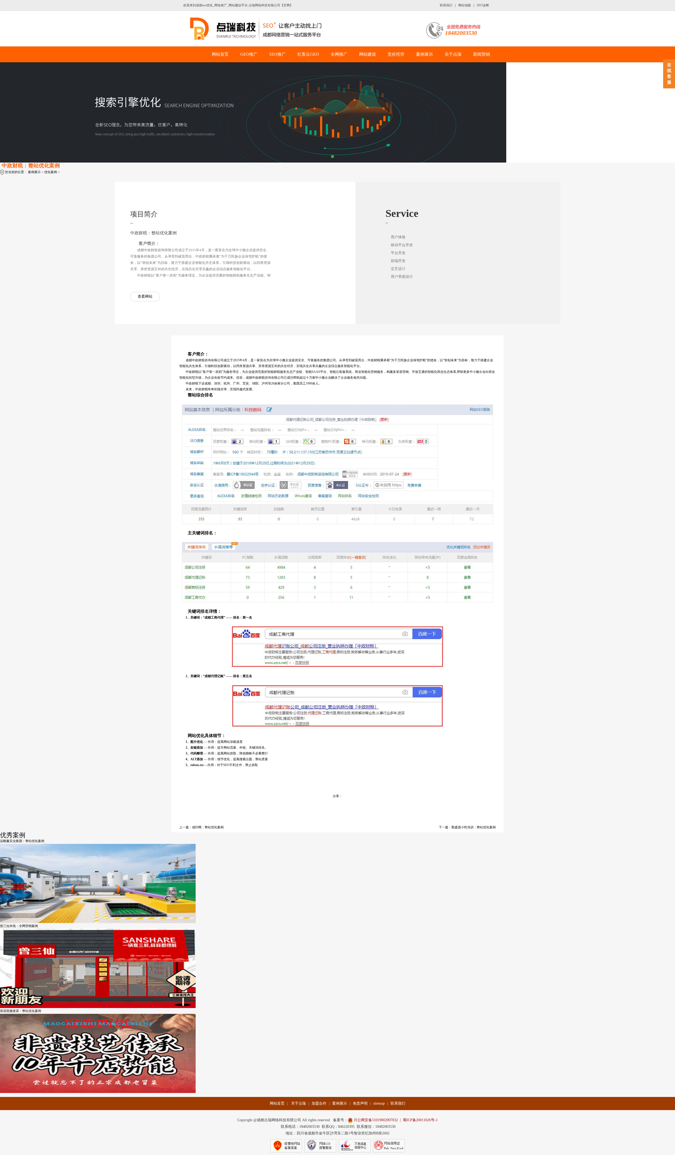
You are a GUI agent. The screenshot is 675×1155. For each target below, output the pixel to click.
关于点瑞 (453, 54)
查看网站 (145, 296)
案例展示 (424, 54)
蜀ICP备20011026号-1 (420, 1120)
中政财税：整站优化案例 (31, 165)
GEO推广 (249, 54)
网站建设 (367, 54)
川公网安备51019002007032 (376, 1120)
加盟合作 (319, 1103)
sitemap (379, 1103)
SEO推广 (277, 54)
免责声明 (360, 1103)
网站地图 (464, 5)
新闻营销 (481, 54)
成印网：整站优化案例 (208, 827)
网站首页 (220, 54)
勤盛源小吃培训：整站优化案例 (473, 827)
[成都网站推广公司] (259, 28)
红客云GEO (308, 54)
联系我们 (446, 5)
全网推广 (339, 54)
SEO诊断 (483, 5)
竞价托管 (396, 54)
